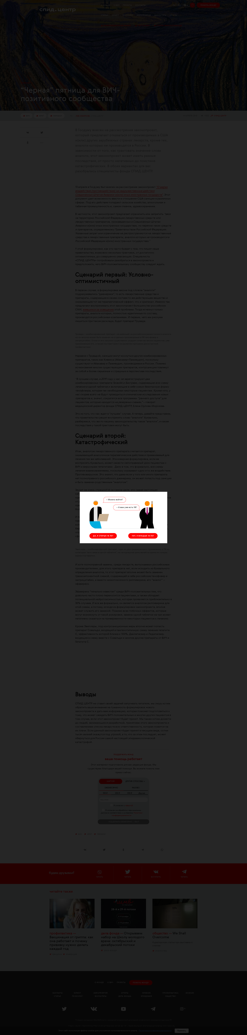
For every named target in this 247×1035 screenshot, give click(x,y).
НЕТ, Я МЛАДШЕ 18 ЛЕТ (143, 536)
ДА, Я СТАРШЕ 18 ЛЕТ (103, 536)
